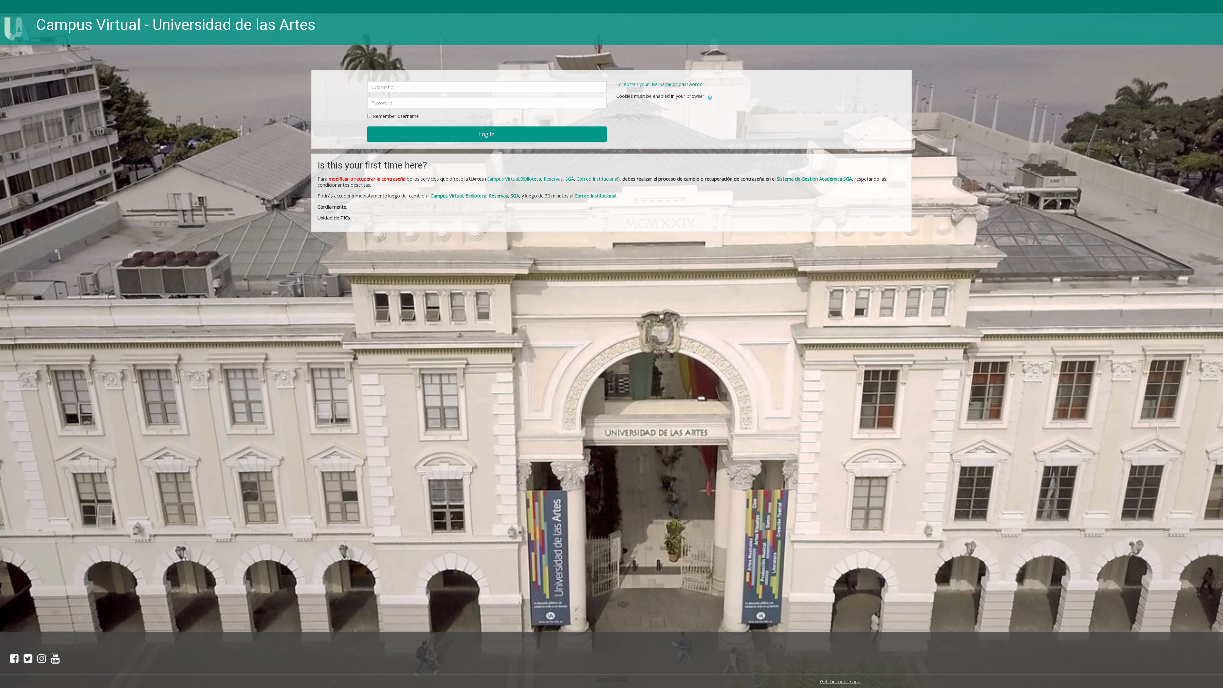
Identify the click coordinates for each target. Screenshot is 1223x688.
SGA (569, 179)
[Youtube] (56, 660)
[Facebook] (13, 660)
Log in (487, 134)
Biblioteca (530, 179)
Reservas (553, 179)
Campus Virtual (447, 196)
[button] (709, 96)
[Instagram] (41, 660)
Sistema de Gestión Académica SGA (814, 179)
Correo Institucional (597, 179)
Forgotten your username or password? (659, 84)
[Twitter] (28, 660)
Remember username (396, 116)
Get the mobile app (840, 681)
